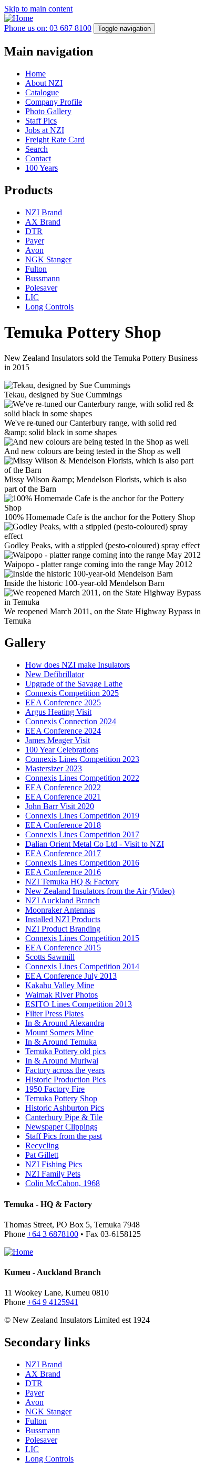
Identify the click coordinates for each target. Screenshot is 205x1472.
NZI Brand (43, 212)
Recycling (42, 1145)
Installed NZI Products (62, 919)
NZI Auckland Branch (62, 900)
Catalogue (42, 92)
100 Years (41, 167)
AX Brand (42, 221)
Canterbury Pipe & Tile (63, 1117)
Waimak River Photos (61, 994)
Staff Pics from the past (63, 1136)
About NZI (44, 83)
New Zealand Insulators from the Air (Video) (100, 891)
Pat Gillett (41, 1154)
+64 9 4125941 (52, 1302)
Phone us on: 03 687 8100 (47, 28)
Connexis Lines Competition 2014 (82, 966)
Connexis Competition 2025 (72, 693)
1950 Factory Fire (55, 1088)
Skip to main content (38, 8)
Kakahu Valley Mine (59, 985)
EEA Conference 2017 (63, 853)
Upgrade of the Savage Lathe (73, 683)
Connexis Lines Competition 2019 (82, 815)
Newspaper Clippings (61, 1126)
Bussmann (42, 278)
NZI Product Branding (62, 928)
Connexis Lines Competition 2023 (82, 759)
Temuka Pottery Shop (61, 1098)
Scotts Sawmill (50, 957)
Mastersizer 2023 (53, 768)
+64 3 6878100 (52, 1234)
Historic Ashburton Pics (64, 1107)
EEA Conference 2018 (63, 825)
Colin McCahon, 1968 (62, 1183)
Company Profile (53, 101)
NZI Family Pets (52, 1173)
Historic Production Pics (65, 1079)
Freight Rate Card (55, 139)
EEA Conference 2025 (63, 702)
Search (36, 149)
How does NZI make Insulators (77, 664)
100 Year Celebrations (61, 749)
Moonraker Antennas (60, 909)
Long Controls (49, 306)
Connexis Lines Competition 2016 (82, 862)
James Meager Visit (57, 740)
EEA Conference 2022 (63, 787)
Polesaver (41, 287)
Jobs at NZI (44, 130)
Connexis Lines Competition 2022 (82, 777)
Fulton (36, 268)
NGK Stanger (48, 259)
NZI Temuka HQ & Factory (72, 881)
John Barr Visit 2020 (59, 806)
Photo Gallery (48, 111)
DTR (34, 231)
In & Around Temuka (61, 1041)
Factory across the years (65, 1070)
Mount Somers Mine (59, 1032)
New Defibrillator (54, 674)
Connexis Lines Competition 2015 (82, 938)
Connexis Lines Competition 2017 (82, 834)
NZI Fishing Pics (53, 1164)
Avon (34, 250)
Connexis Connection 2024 (70, 721)
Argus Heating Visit (58, 711)
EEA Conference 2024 (63, 730)
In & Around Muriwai (61, 1060)
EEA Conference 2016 (63, 872)
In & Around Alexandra (64, 1023)
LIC (32, 297)
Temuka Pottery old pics (65, 1051)
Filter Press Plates (54, 1013)
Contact (38, 158)
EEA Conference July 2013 (71, 975)
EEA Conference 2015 (63, 947)
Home (35, 73)
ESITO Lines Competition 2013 (78, 1004)
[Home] (18, 18)
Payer (34, 240)
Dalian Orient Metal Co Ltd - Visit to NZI (94, 843)
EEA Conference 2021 (63, 796)
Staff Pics (41, 120)
